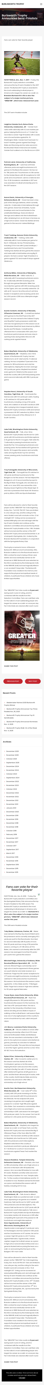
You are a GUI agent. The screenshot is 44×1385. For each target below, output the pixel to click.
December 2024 (12, 766)
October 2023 (11, 789)
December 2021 (12, 800)
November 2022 (12, 797)
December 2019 (12, 815)
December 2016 (12, 857)
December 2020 (12, 812)
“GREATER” (15, 917)
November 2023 (12, 785)
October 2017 (11, 846)
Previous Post (13, 681)
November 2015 (12, 872)
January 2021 (11, 808)
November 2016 (12, 861)
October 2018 (11, 831)
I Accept (22, 1378)
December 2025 (12, 751)
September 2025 (12, 762)
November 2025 (12, 755)
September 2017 (12, 849)
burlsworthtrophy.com (12, 520)
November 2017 (12, 842)
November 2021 (12, 804)
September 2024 (12, 778)
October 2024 (11, 774)
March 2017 (10, 853)
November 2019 (12, 819)
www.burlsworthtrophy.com (14, 1273)
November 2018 (12, 827)
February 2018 (11, 834)
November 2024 (12, 770)
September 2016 (12, 864)
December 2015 (12, 868)
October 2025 (11, 759)
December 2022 (12, 793)
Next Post (33, 681)
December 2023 (12, 781)
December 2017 (12, 838)
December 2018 (12, 823)
